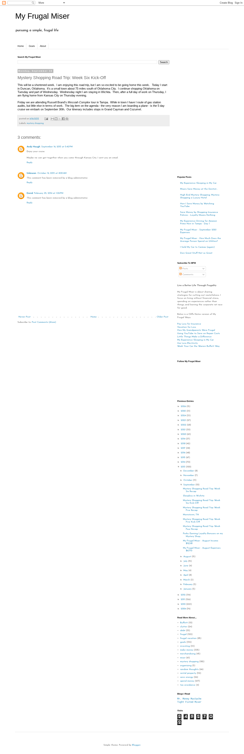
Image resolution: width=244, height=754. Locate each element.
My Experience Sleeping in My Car (198, 183)
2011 (183, 599)
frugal (183, 634)
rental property (188, 673)
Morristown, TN (191, 515)
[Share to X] (60, 119)
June (186, 566)
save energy (186, 677)
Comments (187, 274)
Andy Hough (33, 147)
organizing (186, 665)
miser (182, 658)
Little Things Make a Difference (194, 337)
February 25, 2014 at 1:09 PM (48, 193)
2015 (183, 457)
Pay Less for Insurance (189, 324)
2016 (183, 453)
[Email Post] (46, 119)
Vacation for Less (186, 327)
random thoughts (189, 669)
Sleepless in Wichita (193, 496)
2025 (184, 411)
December (189, 471)
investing (185, 646)
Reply (29, 162)
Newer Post (24, 317)
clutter (183, 627)
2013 (183, 467)
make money (186, 650)
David (30, 193)
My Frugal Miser (42, 16)
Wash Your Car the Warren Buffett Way (198, 346)
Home (21, 46)
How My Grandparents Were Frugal (196, 330)
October (188, 480)
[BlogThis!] (56, 119)
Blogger (136, 745)
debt (182, 630)
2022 (184, 425)
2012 (183, 595)
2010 (183, 604)
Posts (185, 269)
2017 (183, 448)
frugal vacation (188, 638)
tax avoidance (187, 685)
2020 (184, 434)
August (187, 556)
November (189, 475)
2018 (183, 443)
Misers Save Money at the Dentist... (199, 189)
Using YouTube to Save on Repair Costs (198, 333)
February (188, 584)
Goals (32, 46)
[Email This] (52, 119)
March (187, 580)
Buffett (184, 623)
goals (183, 642)
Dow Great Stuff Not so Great (196, 253)
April (186, 575)
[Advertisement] (93, 287)
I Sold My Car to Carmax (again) (197, 247)
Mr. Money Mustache (189, 698)
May (186, 570)
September (189, 485)
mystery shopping (35, 123)
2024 (184, 415)
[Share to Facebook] (63, 119)
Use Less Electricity (187, 343)
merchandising (188, 654)
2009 (184, 609)
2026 (184, 406)
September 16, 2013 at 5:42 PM (57, 147)
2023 (184, 420)
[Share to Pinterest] (67, 119)
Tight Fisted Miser (189, 702)
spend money (187, 681)
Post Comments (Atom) (44, 322)
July (185, 561)
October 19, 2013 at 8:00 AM (52, 173)
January (187, 589)
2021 (183, 430)
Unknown (31, 173)
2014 (183, 462)
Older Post (162, 317)
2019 (183, 439)
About (43, 46)
